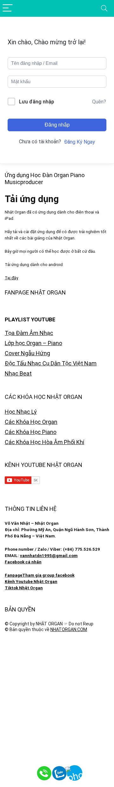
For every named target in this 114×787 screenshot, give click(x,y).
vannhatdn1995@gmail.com (49, 555)
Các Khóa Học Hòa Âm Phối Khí (44, 442)
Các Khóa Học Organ (31, 421)
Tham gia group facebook (48, 575)
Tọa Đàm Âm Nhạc (29, 333)
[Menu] (7, 8)
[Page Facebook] (98, 771)
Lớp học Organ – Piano (33, 343)
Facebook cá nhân (23, 562)
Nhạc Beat (18, 373)
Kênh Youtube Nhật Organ (31, 581)
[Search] (104, 8)
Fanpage (13, 575)
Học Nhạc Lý (21, 411)
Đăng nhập (57, 124)
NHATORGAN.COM (68, 629)
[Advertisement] (57, 701)
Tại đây (11, 278)
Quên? (99, 102)
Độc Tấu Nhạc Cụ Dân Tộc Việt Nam (51, 363)
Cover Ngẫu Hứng (27, 353)
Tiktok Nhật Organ (24, 588)
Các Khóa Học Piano (30, 432)
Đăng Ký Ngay (79, 142)
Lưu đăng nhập (36, 102)
